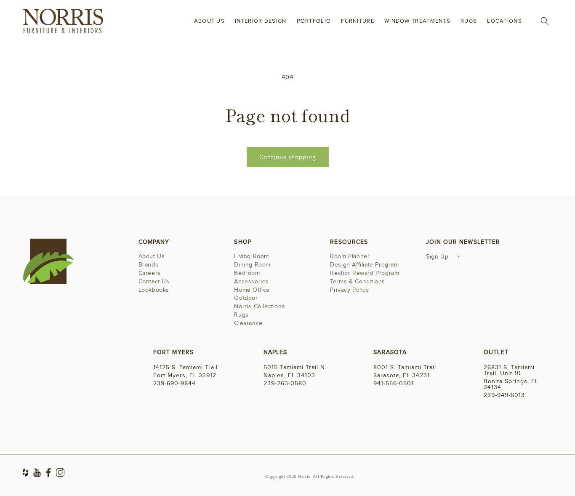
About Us (151, 257)
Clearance (248, 323)
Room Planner (350, 257)
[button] (544, 21)
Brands (148, 264)
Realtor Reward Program (364, 273)
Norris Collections (259, 306)
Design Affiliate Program (364, 264)
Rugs (241, 314)
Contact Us (154, 281)
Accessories (251, 281)
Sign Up (437, 256)
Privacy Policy (349, 289)
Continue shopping (287, 157)
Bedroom (247, 273)
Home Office (252, 289)
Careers (149, 273)
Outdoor (246, 297)
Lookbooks (153, 289)
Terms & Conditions (357, 281)
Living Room (251, 257)
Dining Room (252, 264)
